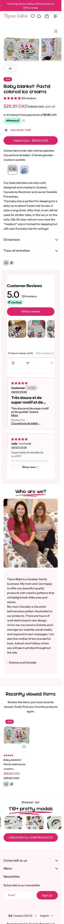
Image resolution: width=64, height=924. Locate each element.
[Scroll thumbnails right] (50, 329)
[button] (60, 5)
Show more (29, 466)
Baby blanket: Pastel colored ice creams (27, 89)
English (44, 915)
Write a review (30, 311)
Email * (12, 895)
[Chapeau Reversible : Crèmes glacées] (24, 170)
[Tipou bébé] (16, 16)
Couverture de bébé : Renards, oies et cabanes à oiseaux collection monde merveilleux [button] (25, 423)
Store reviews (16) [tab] (46, 353)
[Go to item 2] (36, 329)
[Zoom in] (21, 49)
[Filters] (13, 363)
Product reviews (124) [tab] (20, 353)
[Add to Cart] (24, 747)
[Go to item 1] (17, 329)
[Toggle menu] (56, 16)
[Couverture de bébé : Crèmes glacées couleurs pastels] (12, 170)
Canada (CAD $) (23, 915)
